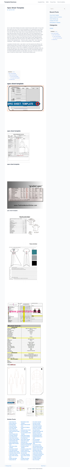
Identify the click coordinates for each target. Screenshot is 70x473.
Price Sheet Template (37, 421)
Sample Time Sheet (13, 458)
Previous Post (8, 465)
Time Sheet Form (24, 438)
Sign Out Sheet (24, 452)
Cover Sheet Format (13, 436)
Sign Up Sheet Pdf (12, 423)
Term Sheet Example (13, 450)
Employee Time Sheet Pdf (26, 444)
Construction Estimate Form (38, 454)
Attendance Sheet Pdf (37, 450)
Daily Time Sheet (36, 459)
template (51, 28)
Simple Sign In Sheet (25, 440)
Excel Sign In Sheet (24, 459)
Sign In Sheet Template (25, 439)
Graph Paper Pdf (12, 421)
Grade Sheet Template (25, 435)
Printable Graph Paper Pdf (38, 431)
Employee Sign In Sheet (25, 451)
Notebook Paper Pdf (37, 456)
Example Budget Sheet (37, 435)
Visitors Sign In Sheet (13, 454)
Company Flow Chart (54, 20)
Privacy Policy (53, 2)
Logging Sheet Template (37, 452)
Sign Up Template (36, 439)
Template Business (10, 2)
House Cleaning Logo (54, 18)
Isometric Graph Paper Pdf (38, 447)
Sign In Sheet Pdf (12, 428)
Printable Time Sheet (25, 458)
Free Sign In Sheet (24, 431)
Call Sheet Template (13, 427)
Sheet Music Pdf (24, 442)
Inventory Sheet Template (14, 439)
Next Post (43, 465)
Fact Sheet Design (36, 429)
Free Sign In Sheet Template (26, 443)
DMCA (47, 2)
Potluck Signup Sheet (13, 429)
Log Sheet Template (37, 458)
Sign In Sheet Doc (12, 425)
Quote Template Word (13, 433)
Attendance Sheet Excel (37, 433)
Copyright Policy (41, 2)
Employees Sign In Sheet (26, 429)
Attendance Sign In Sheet (14, 451)
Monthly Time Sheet (37, 432)
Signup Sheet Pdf (12, 459)
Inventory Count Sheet (37, 428)
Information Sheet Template (14, 452)
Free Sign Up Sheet (36, 423)
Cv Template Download (37, 455)
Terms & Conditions (61, 2)
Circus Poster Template (54, 15)
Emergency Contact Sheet (26, 448)
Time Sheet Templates (25, 454)
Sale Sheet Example (36, 424)
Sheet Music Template (37, 427)
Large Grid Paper (36, 440)
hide (56, 31)
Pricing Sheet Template (37, 425)
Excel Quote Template (13, 448)
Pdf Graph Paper (12, 424)
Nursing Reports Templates (55, 22)
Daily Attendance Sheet (37, 446)
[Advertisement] (15, 19)
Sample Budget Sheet (13, 440)
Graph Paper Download (13, 438)
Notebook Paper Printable (38, 448)
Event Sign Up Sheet (37, 444)
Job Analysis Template (25, 436)
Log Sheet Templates (13, 435)
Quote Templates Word (13, 442)
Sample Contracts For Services (56, 17)
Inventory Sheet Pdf (25, 450)
